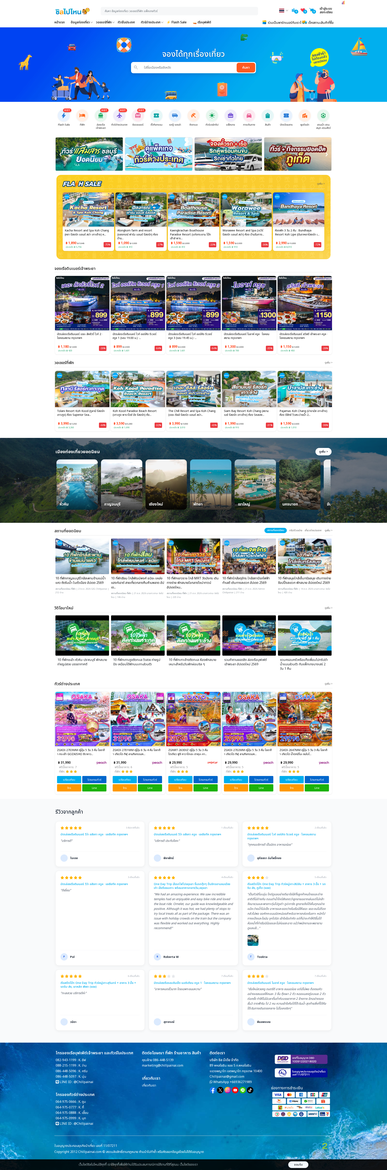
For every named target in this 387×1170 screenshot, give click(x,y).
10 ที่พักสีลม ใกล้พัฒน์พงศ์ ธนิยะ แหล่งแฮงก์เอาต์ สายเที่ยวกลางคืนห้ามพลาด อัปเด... (137, 583)
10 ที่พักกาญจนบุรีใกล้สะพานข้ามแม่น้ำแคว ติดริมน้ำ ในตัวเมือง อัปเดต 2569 (80, 580)
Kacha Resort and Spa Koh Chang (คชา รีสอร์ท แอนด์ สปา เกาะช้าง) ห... (302, 413)
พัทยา (198, 504)
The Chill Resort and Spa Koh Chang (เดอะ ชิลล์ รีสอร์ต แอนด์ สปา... (136, 413)
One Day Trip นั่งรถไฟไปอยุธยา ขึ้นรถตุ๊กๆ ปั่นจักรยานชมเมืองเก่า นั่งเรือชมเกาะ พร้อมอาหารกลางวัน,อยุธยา (192, 886)
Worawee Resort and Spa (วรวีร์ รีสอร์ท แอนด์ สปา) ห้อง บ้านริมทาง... (190, 233)
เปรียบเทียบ (69, 780)
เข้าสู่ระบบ (326, 8)
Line (94, 788)
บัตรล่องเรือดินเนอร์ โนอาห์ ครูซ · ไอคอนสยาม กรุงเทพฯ (246, 336)
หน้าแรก (59, 22)
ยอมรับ (298, 1165)
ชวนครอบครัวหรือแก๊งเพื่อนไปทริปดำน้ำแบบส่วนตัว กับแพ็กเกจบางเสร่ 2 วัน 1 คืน (304, 664)
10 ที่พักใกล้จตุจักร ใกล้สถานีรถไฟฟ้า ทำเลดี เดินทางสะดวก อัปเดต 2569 (246, 580)
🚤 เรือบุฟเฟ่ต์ (202, 22)
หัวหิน (64, 504)
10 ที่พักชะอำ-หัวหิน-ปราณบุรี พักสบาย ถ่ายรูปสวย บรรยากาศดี (82, 662)
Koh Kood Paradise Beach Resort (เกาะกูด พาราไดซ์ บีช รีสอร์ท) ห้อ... (79, 413)
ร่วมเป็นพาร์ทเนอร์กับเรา (283, 22)
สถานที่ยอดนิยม (63, 589)
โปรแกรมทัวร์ (94, 780)
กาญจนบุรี (112, 504)
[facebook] (213, 1090)
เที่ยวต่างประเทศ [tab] (313, 530)
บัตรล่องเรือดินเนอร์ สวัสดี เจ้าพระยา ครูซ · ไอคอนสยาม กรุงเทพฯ (304, 336)
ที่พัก (73, 589)
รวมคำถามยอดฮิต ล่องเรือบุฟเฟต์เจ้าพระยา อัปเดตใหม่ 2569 (245, 662)
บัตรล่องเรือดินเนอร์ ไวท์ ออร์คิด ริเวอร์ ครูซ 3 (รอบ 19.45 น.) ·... (190, 336)
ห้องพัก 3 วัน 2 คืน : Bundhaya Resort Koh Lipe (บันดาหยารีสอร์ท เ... (244, 233)
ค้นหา (246, 67)
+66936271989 (241, 1082)
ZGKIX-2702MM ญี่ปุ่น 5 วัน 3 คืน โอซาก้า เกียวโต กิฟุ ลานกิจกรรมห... (192, 752)
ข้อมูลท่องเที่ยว (80, 22)
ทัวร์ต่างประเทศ (150, 22)
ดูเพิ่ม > (323, 452)
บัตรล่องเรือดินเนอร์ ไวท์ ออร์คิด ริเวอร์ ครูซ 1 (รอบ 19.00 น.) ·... (134, 336)
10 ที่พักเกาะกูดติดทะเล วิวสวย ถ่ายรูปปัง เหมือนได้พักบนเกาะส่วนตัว (136, 662)
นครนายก (290, 504)
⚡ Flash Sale (176, 22)
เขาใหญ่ (244, 504)
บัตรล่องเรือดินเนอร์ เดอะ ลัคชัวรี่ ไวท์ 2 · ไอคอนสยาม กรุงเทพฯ (80, 336)
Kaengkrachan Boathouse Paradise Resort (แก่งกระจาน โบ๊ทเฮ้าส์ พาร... (137, 234)
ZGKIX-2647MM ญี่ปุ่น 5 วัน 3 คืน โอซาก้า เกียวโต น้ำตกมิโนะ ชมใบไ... (248, 752)
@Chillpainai (83, 1082)
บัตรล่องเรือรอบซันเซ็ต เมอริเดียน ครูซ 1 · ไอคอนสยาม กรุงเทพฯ (192, 983)
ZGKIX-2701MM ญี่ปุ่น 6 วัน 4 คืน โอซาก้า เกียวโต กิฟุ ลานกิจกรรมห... (81, 752)
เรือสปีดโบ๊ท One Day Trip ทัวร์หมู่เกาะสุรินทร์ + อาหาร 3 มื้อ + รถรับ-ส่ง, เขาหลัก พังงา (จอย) (98, 985)
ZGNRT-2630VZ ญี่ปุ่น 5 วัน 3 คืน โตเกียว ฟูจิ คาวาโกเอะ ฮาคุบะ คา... (132, 752)
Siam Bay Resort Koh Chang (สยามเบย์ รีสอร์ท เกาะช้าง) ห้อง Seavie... (190, 413)
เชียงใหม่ (156, 504)
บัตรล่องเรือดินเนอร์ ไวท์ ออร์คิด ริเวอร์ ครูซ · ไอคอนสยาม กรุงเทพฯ (281, 836)
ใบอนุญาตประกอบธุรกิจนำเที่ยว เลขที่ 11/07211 (85, 1145)
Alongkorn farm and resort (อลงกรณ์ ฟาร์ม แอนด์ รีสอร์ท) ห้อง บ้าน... (85, 234)
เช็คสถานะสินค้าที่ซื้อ (320, 22)
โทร (69, 788)
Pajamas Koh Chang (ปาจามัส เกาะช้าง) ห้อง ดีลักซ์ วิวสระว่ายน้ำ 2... (248, 413)
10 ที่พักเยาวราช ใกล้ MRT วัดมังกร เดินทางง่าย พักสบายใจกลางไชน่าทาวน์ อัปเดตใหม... (193, 583)
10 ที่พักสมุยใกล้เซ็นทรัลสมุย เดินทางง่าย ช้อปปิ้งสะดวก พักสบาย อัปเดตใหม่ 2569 (304, 580)
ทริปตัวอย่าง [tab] (295, 530)
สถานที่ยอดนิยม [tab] (275, 530)
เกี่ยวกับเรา (149, 1085)
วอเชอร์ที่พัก (104, 22)
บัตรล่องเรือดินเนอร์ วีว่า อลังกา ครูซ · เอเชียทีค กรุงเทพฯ (94, 835)
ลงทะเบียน (326, 12)
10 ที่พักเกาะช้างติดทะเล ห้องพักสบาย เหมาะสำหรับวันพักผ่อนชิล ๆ (192, 662)
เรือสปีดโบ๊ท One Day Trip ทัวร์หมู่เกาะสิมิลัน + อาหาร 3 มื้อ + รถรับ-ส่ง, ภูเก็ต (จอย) (286, 886)
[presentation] (60, 154)
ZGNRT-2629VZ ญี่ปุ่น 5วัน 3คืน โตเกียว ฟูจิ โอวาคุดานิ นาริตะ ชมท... (303, 752)
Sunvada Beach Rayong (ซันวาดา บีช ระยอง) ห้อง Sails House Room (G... (297, 233)
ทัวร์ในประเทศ (126, 22)
